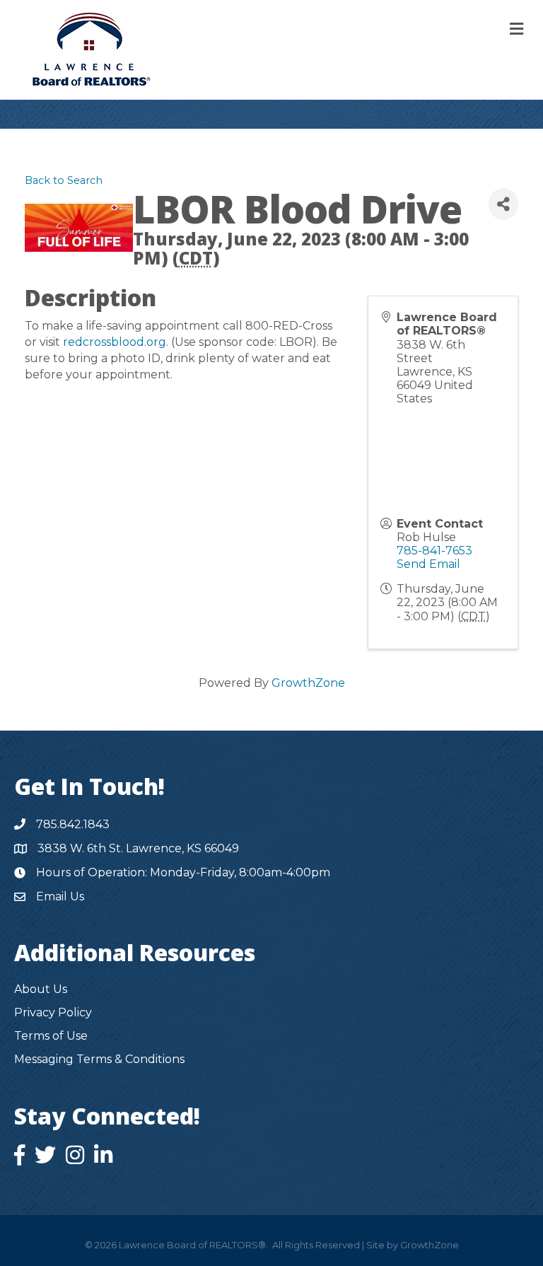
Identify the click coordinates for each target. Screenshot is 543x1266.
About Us (40, 989)
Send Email (428, 564)
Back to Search (64, 180)
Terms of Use (51, 1036)
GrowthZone (308, 683)
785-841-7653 (434, 550)
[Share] (503, 204)
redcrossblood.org (114, 342)
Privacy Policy (53, 1012)
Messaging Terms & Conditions (99, 1059)
